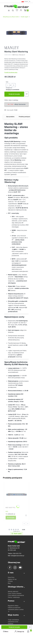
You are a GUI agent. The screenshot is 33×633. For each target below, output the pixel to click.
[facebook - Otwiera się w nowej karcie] (9, 567)
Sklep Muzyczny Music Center (11, 16)
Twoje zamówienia (13, 619)
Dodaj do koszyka (14, 94)
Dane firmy (11, 577)
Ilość (7, 82)
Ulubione (10, 623)
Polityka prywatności (14, 607)
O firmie (10, 581)
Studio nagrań (24, 16)
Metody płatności (13, 591)
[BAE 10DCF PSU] (16, 494)
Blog (9, 583)
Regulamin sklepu (13, 605)
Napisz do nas (12, 579)
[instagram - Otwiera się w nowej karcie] (15, 567)
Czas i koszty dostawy (14, 593)
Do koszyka (10, 517)
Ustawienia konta (13, 621)
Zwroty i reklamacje (14, 597)
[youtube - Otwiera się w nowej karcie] (20, 567)
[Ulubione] (17, 10)
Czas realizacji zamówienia (16, 595)
